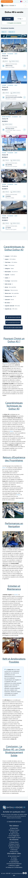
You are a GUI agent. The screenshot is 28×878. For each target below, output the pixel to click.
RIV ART (8, 873)
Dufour (5, 363)
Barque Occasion (14, 844)
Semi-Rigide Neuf (14, 836)
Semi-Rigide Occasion (15, 837)
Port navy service (10, 128)
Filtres (9, 19)
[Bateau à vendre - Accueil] (8, 5)
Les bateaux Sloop (14, 322)
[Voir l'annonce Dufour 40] (24, 65)
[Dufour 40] (14, 45)
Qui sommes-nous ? (14, 856)
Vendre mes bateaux (14, 822)
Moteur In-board (14, 848)
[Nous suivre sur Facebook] (23, 873)
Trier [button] (20, 19)
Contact (15, 858)
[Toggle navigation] (25, 5)
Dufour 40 (5, 56)
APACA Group (9, 65)
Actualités (15, 860)
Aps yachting (9, 164)
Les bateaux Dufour (14, 317)
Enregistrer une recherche (14, 23)
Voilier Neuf (15, 832)
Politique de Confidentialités (14, 867)
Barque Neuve (15, 842)
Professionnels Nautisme (14, 863)
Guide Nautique (15, 862)
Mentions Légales (14, 865)
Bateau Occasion (14, 830)
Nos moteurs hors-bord (14, 327)
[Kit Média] (14, 876)
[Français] (22, 1)
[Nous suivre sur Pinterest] (26, 873)
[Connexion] (25, 1)
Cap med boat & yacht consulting (14, 97)
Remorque (15, 849)
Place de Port (14, 851)
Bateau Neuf (14, 828)
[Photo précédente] (3, 45)
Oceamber (8, 196)
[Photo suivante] (25, 45)
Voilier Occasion (14, 834)
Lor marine (8, 227)
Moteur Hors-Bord (15, 846)
